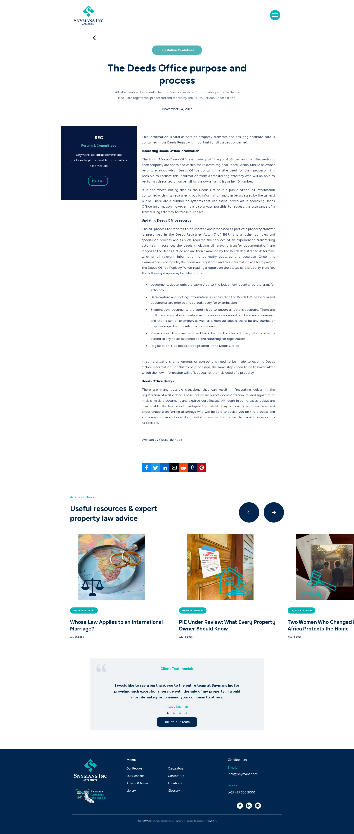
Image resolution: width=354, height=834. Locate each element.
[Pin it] (201, 467)
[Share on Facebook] (146, 467)
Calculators (175, 768)
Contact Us (176, 776)
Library (131, 790)
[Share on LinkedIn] (164, 467)
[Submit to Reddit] (183, 467)
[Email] (174, 467)
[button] (275, 15)
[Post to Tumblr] (192, 467)
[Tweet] (155, 467)
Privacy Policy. (211, 821)
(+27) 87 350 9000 (241, 792)
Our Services (135, 776)
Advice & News (137, 783)
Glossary (174, 790)
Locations (175, 783)
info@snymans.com (243, 774)
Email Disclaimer (197, 821)
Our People (134, 768)
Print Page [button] (98, 181)
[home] (88, 15)
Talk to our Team (177, 722)
